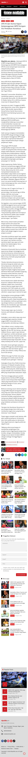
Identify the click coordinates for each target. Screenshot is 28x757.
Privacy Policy (11, 746)
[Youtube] (11, 741)
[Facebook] (16, 455)
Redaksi (16, 748)
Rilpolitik (3, 31)
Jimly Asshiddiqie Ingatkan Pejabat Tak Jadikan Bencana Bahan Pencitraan (20, 486)
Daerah (3, 466)
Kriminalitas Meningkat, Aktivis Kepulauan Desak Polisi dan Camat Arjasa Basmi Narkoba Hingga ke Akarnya (7, 530)
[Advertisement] (14, 652)
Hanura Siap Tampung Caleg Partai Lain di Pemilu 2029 (7, 501)
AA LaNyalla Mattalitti (11, 442)
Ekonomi (17, 466)
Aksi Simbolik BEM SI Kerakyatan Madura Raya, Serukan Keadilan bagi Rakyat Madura (20, 501)
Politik (12, 21)
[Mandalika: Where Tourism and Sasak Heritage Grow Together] (21, 465)
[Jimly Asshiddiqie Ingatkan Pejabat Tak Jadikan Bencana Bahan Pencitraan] (21, 479)
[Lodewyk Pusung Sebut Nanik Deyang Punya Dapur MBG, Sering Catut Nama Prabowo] (7, 509)
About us (3, 746)
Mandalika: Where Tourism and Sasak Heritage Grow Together (19, 472)
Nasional (7, 21)
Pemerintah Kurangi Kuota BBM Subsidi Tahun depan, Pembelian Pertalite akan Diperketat (20, 516)
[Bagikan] (25, 31)
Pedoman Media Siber (7, 748)
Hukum (3, 21)
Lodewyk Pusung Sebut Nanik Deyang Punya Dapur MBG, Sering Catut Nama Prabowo (7, 516)
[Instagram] (8, 741)
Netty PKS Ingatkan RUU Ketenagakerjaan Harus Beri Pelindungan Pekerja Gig (20, 530)
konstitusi (21, 442)
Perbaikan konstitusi (12, 444)
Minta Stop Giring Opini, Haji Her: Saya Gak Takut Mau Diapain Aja (15, 708)
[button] (26, 2)
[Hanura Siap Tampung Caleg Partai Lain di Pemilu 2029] (7, 494)
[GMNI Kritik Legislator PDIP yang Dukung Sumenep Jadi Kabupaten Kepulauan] (7, 465)
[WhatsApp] (25, 455)
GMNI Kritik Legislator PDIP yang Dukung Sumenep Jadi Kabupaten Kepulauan (7, 472)
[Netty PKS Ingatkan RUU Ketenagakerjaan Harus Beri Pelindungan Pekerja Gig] (21, 524)
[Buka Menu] (23, 2)
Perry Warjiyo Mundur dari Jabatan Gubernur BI (15, 696)
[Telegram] (22, 455)
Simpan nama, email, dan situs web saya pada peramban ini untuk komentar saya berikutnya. (14, 569)
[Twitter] (19, 455)
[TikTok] (14, 741)
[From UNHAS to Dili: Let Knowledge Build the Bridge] (7, 479)
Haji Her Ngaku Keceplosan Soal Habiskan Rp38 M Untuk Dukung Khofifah (16, 702)
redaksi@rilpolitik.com (9, 734)
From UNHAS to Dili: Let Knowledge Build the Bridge (6, 486)
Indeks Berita (19, 746)
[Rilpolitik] (11, 2)
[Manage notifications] (24, 753)
